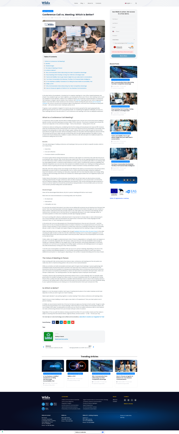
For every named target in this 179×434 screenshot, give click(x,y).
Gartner (78, 100)
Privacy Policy (130, 43)
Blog (82, 3)
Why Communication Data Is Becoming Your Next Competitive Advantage (122, 83)
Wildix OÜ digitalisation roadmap (119, 198)
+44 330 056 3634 (49, 425)
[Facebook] (125, 400)
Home (76, 3)
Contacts (98, 3)
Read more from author (61, 339)
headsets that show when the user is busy (85, 231)
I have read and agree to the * (124, 43)
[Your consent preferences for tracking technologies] (2, 431)
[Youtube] (135, 400)
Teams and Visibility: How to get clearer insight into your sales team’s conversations (122, 137)
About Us (90, 3)
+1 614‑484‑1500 (69, 421)
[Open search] (136, 3)
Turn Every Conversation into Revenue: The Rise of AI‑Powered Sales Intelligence (123, 164)
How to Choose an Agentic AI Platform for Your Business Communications (124, 377)
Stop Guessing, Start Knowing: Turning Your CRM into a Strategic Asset (122, 109)
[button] (53, 322)
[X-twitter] (132, 400)
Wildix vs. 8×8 (71, 376)
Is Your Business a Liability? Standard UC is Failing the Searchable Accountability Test (51, 378)
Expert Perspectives (48, 11)
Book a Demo (123, 56)
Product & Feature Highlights (75, 373)
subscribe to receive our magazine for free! (91, 317)
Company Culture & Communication (121, 133)
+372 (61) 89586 (90, 422)
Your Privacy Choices (94, 432)
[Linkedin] (128, 400)
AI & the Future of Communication (120, 80)
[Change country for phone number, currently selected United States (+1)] (113, 31)
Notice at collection (80, 432)
